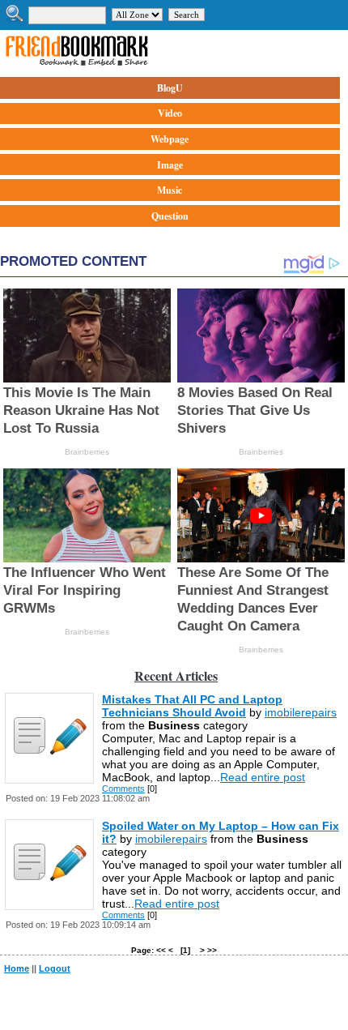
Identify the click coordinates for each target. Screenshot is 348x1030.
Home (16, 968)
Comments (123, 788)
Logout (54, 968)
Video (170, 113)
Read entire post (262, 777)
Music (169, 190)
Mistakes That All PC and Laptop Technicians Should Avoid (192, 706)
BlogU (170, 88)
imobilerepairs (301, 712)
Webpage (170, 139)
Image (170, 165)
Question (170, 216)
